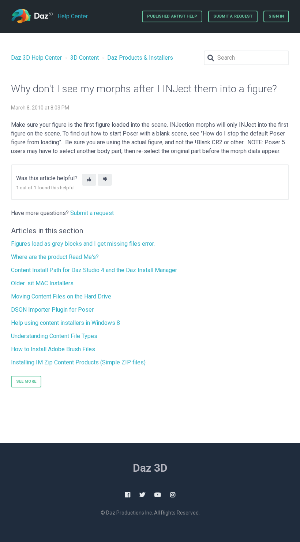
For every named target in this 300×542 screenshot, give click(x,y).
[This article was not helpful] (105, 180)
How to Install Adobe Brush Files (53, 349)
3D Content (84, 57)
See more (26, 381)
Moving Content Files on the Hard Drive (61, 296)
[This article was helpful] (89, 180)
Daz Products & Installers (140, 57)
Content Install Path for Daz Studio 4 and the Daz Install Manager (94, 270)
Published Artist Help (172, 16)
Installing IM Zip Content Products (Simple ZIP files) (78, 362)
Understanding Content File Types (54, 336)
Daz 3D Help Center (36, 57)
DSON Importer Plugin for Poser (52, 309)
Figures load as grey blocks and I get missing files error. (83, 243)
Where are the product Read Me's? (55, 256)
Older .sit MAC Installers (42, 283)
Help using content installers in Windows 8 (65, 322)
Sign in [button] (276, 16)
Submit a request (233, 16)
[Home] (32, 16)
